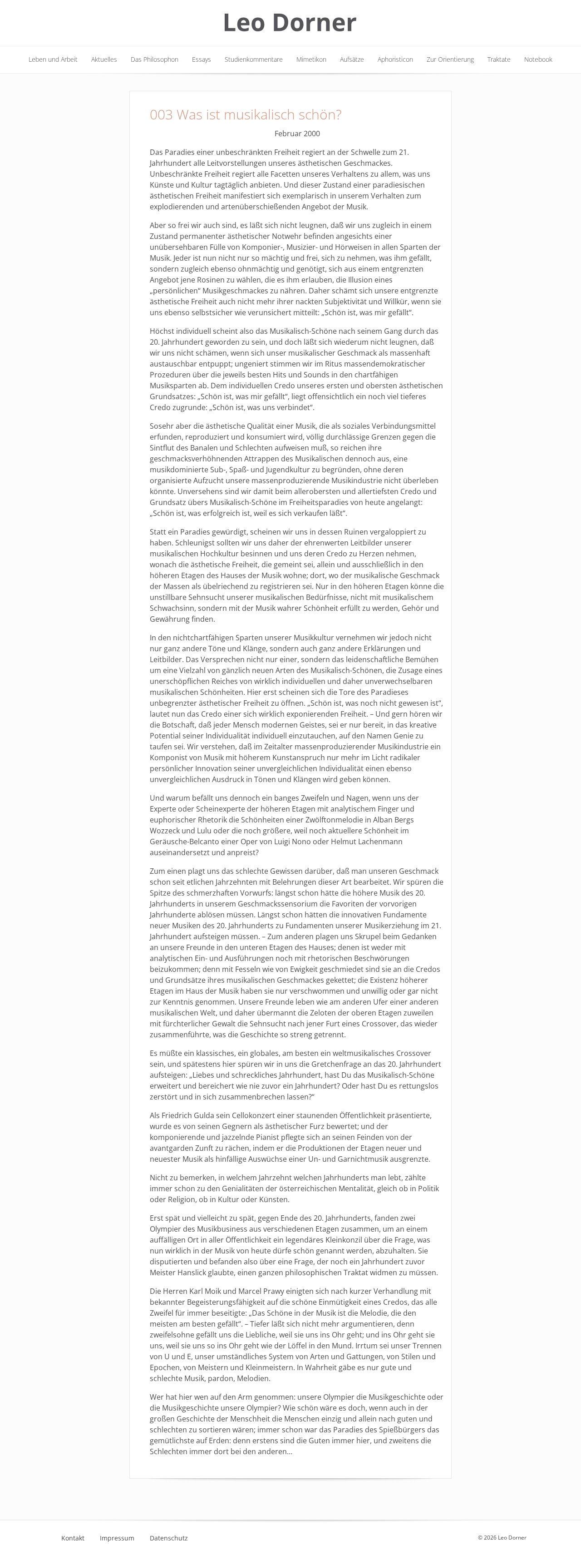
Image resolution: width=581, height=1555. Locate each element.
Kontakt (72, 1538)
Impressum (117, 1538)
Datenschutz (169, 1538)
